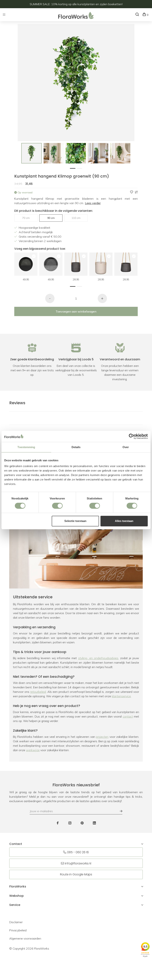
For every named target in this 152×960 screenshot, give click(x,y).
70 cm (26, 218)
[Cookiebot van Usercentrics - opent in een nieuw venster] (131, 436)
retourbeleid (38, 692)
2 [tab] (80, 168)
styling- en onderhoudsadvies (98, 658)
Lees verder (93, 203)
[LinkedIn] (94, 823)
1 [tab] (74, 168)
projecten (102, 737)
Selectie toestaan (75, 520)
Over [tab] (126, 446)
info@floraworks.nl (78, 863)
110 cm (76, 218)
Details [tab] (76, 446)
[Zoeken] (138, 15)
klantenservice (121, 696)
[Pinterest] (82, 823)
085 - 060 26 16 (78, 852)
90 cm (51, 218)
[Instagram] (69, 823)
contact (128, 716)
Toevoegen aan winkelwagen (76, 311)
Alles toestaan (124, 520)
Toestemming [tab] (26, 446)
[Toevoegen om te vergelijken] (136, 192)
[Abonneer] (119, 811)
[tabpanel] (31, 153)
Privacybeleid (18, 930)
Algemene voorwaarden (25, 938)
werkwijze (33, 750)
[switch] (57, 506)
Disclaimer (16, 922)
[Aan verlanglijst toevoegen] (132, 192)
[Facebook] (57, 823)
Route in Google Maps (76, 874)
